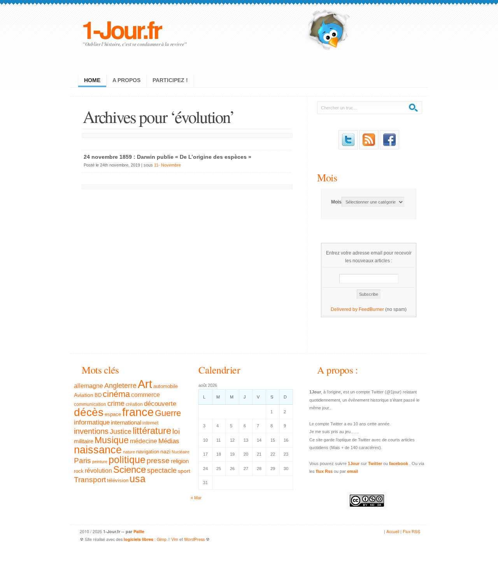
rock (79, 471)
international (126, 422)
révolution (98, 470)
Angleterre (120, 386)
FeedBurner (371, 309)
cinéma (116, 394)
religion (180, 461)
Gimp (162, 539)
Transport (90, 480)
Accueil (392, 531)
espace (113, 414)
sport (184, 471)
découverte (160, 403)
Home (92, 80)
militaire (83, 441)
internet (150, 423)
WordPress (194, 539)
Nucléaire (180, 451)
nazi (165, 452)
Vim (174, 539)
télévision (117, 480)
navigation (147, 452)
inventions (91, 431)
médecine (143, 441)
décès (88, 412)
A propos (126, 80)
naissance (98, 450)
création (134, 404)
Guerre (168, 413)
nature (129, 451)
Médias (168, 441)
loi (176, 431)
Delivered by (345, 309)
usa (138, 479)
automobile (165, 386)
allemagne (88, 385)
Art (145, 383)
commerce (145, 394)
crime (115, 403)
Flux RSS (411, 531)
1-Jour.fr (121, 29)
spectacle (162, 470)
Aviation (83, 395)
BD (98, 395)
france (138, 412)
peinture (99, 461)
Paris (82, 460)
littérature (152, 430)
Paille (138, 531)
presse (158, 460)
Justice (121, 431)
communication (90, 404)
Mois (327, 177)
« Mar (196, 497)
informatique (92, 422)
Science (129, 469)
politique (127, 459)
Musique (112, 440)
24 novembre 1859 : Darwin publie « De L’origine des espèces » (167, 157)
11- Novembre (167, 165)
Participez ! (170, 80)
